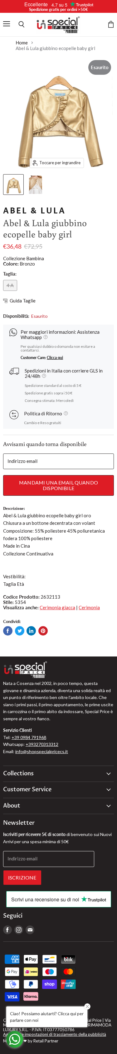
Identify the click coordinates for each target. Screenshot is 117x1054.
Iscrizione (22, 877)
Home (22, 42)
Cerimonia (89, 607)
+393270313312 (42, 744)
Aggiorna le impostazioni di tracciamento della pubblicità (54, 1034)
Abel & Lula (34, 210)
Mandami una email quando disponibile (58, 485)
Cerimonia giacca (57, 607)
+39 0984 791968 (29, 737)
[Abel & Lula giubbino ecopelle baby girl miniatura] (13, 185)
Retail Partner (45, 1040)
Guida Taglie (23, 300)
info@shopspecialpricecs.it (41, 751)
